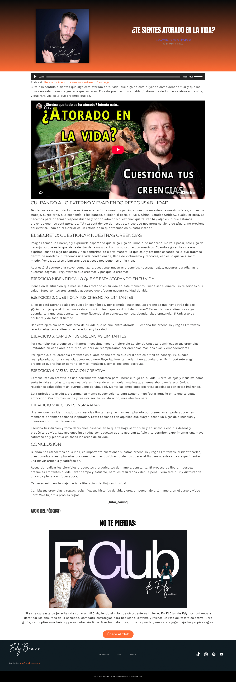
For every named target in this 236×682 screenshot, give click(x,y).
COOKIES (132, 654)
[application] (118, 76)
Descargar (103, 82)
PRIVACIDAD (104, 654)
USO (119, 654)
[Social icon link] (198, 654)
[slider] (199, 76)
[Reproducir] (35, 76)
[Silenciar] (191, 76)
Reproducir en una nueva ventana (69, 82)
